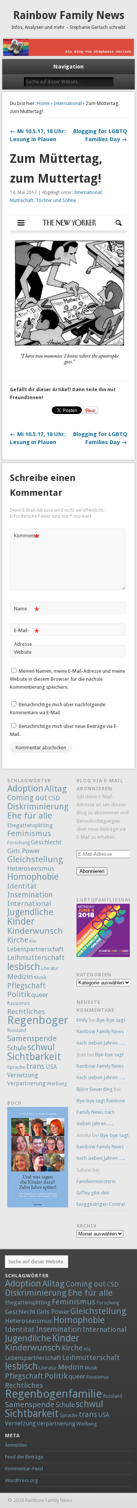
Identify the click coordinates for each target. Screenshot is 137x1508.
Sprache (16, 1067)
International (68, 103)
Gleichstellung (35, 859)
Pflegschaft (26, 985)
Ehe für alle (29, 815)
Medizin (20, 976)
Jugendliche (30, 912)
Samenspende (32, 1038)
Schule (16, 1048)
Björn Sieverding (94, 1089)
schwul (41, 1047)
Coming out (27, 797)
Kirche (17, 940)
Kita (32, 941)
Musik (40, 977)
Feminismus (29, 833)
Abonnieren (92, 871)
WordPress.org (21, 1480)
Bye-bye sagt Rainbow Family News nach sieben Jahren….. (100, 1031)
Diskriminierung (38, 806)
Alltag (56, 788)
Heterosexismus (30, 868)
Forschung (18, 843)
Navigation (68, 66)
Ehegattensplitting (30, 825)
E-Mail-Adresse (26, 637)
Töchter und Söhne (56, 200)
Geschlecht (46, 842)
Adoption (25, 788)
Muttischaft (21, 200)
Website (23, 652)
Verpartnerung (26, 1083)
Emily (82, 1020)
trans (35, 1066)
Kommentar (27, 537)
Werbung (57, 1083)
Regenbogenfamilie (55, 1020)
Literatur (50, 968)
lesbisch (23, 966)
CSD (54, 798)
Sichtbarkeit (34, 1056)
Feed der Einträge (24, 1457)
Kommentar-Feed (24, 1468)
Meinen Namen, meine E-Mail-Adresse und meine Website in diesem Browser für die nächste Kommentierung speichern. (67, 679)
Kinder (21, 921)
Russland (16, 1030)
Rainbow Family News (68, 15)
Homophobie (33, 876)
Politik (18, 994)
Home (43, 103)
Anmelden (16, 1445)
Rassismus (18, 1003)
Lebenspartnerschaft (35, 949)
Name (26, 610)
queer (39, 994)
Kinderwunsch (35, 931)
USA (51, 1067)
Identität (22, 886)
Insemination (30, 894)
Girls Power (23, 851)
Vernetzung (22, 1075)
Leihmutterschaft (36, 958)
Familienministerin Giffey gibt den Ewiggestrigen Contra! (100, 1192)
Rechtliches (26, 1011)
